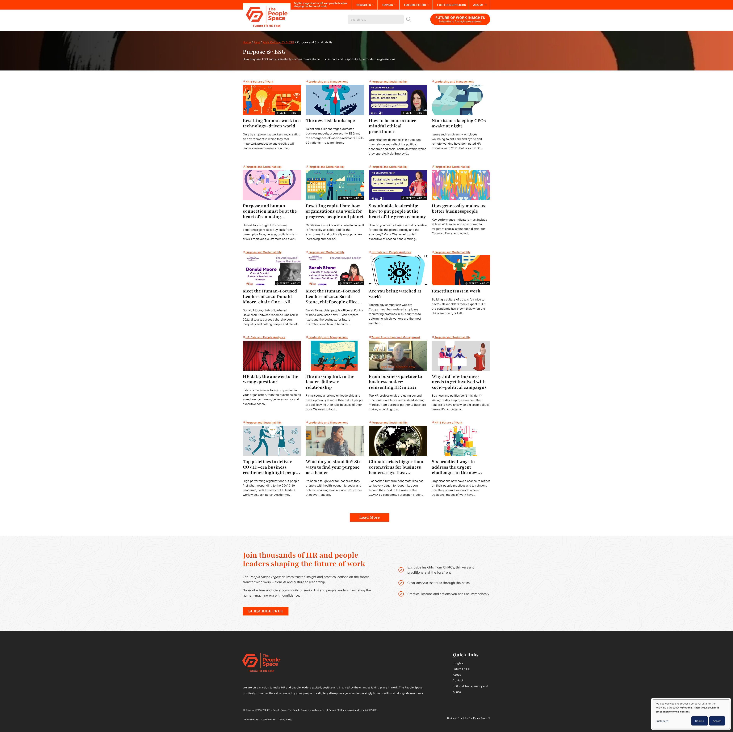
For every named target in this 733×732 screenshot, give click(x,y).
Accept (717, 721)
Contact (458, 680)
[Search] (408, 19)
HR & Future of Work (259, 81)
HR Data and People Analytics (391, 252)
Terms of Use (285, 719)
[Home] (267, 19)
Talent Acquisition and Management (395, 337)
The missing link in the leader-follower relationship (330, 382)
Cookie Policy (268, 719)
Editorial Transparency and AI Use (470, 689)
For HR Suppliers (451, 5)
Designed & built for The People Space (468, 718)
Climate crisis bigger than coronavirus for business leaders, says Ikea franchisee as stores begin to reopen (396, 467)
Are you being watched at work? (395, 293)
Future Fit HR (415, 5)
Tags (257, 42)
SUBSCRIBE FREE (265, 611)
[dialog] (691, 714)
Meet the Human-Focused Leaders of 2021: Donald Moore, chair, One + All (270, 296)
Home (247, 42)
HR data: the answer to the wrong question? (270, 379)
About (478, 5)
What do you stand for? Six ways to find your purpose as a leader (333, 467)
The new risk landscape (330, 121)
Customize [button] (662, 721)
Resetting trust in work (456, 291)
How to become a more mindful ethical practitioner (392, 126)
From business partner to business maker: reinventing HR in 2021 (395, 382)
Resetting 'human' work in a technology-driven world (272, 123)
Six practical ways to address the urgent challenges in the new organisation (454, 467)
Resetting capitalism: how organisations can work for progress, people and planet (335, 211)
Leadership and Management (328, 81)
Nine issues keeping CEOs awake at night (459, 123)
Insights (363, 5)
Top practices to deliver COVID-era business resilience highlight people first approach (271, 467)
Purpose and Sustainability (389, 81)
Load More (369, 517)
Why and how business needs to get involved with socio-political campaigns (459, 382)
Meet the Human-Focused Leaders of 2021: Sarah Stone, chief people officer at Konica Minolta (333, 296)
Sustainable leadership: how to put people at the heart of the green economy (397, 211)
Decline (699, 721)
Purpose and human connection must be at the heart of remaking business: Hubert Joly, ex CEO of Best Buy (270, 211)
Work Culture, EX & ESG (278, 42)
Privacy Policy (251, 719)
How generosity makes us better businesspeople (458, 208)
